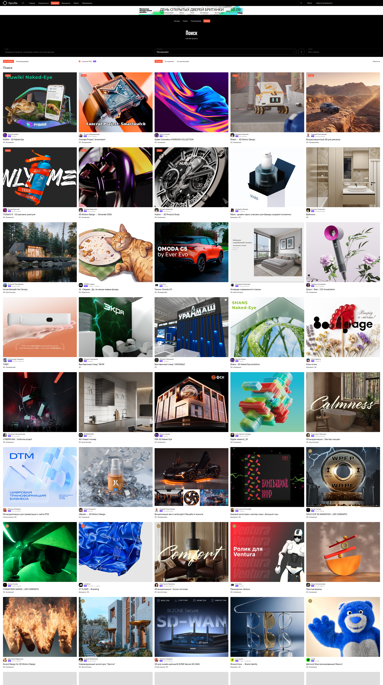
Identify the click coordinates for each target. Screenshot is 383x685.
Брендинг (234, 217)
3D (4, 142)
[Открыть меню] (23, 3)
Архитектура (10, 292)
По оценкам (169, 61)
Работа (76, 3)
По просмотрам (183, 61)
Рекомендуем (196, 21)
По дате (159, 61)
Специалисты (43, 3)
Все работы (8, 61)
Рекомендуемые (22, 61)
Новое (185, 21)
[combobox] (225, 52)
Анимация (10, 142)
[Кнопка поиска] (301, 3)
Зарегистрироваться (324, 3)
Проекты (55, 3)
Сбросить (376, 61)
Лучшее (177, 21)
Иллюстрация (8, 517)
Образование (87, 3)
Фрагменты (66, 3)
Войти (309, 3)
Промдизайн (86, 142)
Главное (32, 3)
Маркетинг (86, 292)
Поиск (206, 21)
